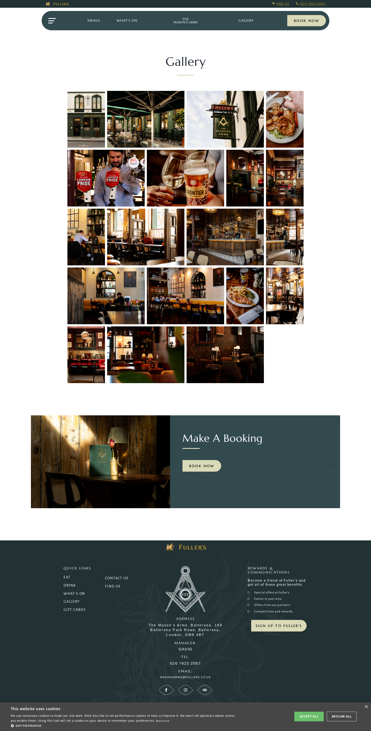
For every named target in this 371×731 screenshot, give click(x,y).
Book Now (306, 20)
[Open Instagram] (185, 690)
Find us (282, 4)
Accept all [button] (309, 716)
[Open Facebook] (166, 690)
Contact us (116, 578)
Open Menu (52, 21)
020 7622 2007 (313, 4)
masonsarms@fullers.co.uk (185, 677)
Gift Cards (75, 610)
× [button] (366, 706)
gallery (246, 20)
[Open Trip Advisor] (204, 690)
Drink (70, 585)
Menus (93, 20)
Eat (67, 577)
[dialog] (185, 716)
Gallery (72, 602)
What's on (127, 20)
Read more (163, 721)
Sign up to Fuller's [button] (279, 626)
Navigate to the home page (185, 21)
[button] (124, 725)
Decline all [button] (342, 716)
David (185, 649)
